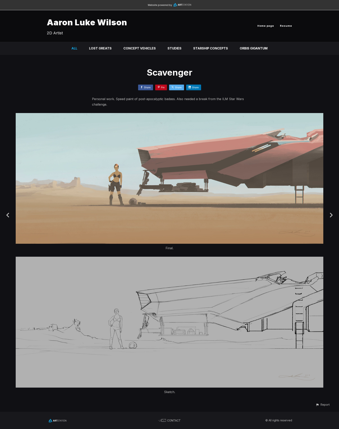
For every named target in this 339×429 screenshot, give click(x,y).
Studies (174, 48)
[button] (322, 405)
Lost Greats (100, 48)
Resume (286, 25)
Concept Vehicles (139, 48)
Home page (265, 25)
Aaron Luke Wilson (87, 22)
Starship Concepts (210, 48)
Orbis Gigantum (254, 48)
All (74, 48)
